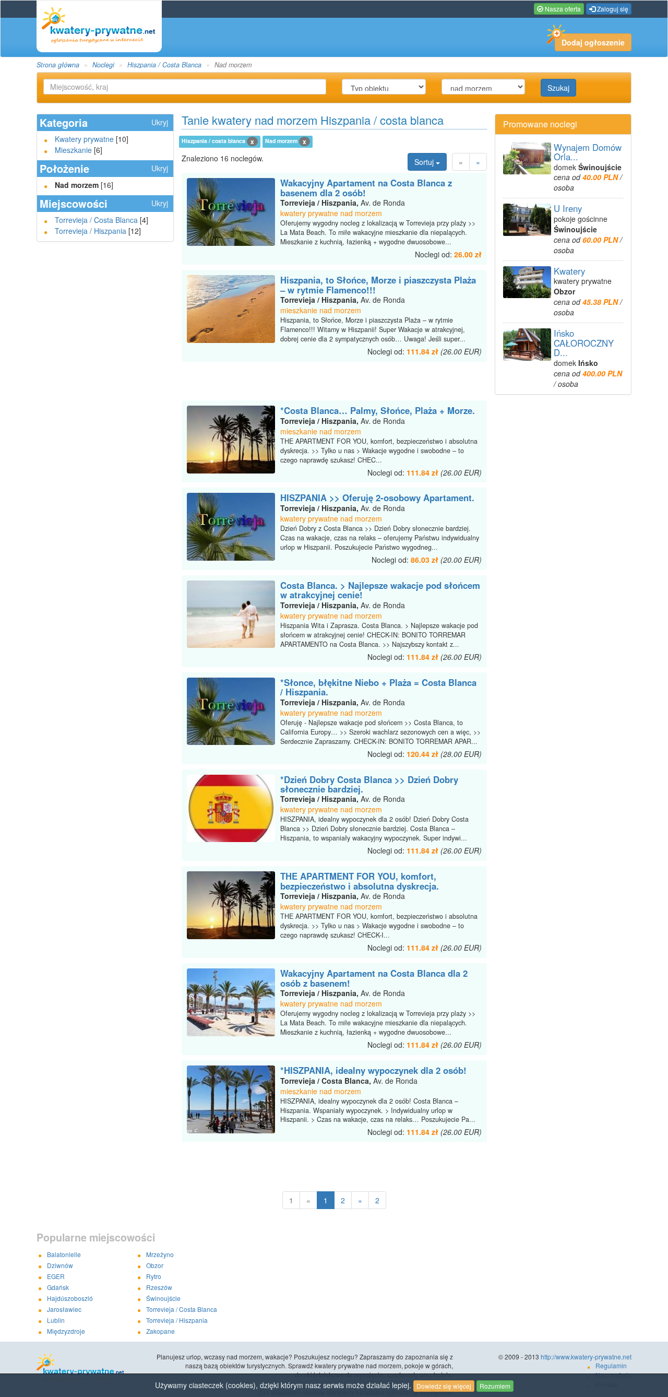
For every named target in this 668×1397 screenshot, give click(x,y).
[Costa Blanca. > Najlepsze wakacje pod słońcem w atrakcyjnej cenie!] (231, 614)
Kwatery (569, 271)
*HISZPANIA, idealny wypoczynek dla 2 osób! (373, 1070)
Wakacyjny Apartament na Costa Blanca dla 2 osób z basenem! (374, 978)
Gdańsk (58, 1287)
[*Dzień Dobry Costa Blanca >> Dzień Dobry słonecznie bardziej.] (231, 809)
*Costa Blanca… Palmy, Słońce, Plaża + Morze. (377, 410)
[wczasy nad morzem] (96, 1367)
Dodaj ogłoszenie (593, 42)
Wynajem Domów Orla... (588, 152)
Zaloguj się (611, 8)
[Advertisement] (334, 382)
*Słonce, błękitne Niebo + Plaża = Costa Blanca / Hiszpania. (378, 687)
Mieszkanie (73, 150)
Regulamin (611, 1365)
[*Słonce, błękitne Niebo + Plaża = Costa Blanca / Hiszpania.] (231, 711)
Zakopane (160, 1331)
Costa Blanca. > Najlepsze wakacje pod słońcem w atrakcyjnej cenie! (380, 590)
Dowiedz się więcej (443, 1385)
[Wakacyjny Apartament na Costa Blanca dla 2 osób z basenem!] (231, 1002)
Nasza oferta (562, 8)
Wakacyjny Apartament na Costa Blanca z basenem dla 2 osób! (366, 187)
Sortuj (425, 162)
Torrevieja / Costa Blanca (96, 220)
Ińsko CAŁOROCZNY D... (584, 343)
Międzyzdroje (66, 1331)
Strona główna (58, 64)
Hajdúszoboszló (70, 1298)
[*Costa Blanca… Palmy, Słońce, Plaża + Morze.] (231, 439)
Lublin (56, 1320)
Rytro (153, 1276)
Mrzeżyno (160, 1254)
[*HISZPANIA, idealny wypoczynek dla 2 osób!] (231, 1099)
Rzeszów (159, 1287)
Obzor (154, 1265)
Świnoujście (163, 1298)
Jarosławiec (64, 1309)
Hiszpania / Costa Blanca (164, 64)
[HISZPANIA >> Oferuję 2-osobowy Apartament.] (231, 527)
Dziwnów (60, 1265)
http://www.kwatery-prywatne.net (586, 1356)
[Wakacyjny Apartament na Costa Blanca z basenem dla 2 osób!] (231, 212)
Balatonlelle (64, 1254)
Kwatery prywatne (84, 139)
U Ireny (568, 208)
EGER (56, 1276)
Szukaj (558, 87)
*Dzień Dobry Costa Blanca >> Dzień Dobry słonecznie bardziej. (369, 784)
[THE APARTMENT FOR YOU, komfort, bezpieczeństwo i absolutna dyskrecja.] (231, 905)
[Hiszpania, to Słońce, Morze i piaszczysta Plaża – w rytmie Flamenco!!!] (231, 309)
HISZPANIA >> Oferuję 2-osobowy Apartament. (377, 497)
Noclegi (103, 64)
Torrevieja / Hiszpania (90, 231)
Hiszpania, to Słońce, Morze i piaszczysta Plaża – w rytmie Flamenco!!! (378, 284)
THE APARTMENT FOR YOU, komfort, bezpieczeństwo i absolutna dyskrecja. (359, 881)
